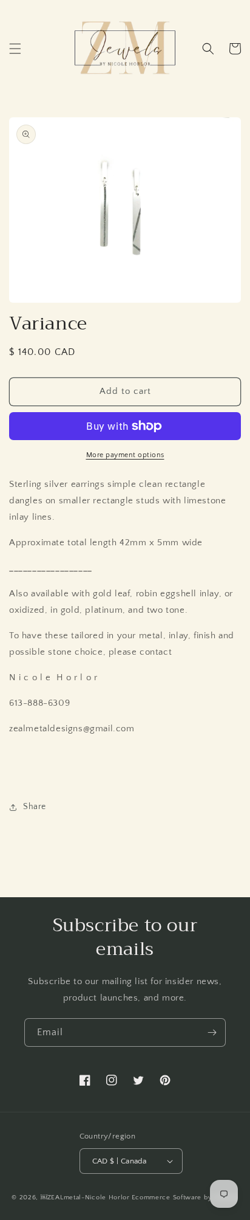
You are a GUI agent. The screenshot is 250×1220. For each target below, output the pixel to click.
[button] (15, 48)
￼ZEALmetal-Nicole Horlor (85, 1197)
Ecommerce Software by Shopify (185, 1197)
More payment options (125, 455)
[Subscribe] (211, 1032)
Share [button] (34, 807)
